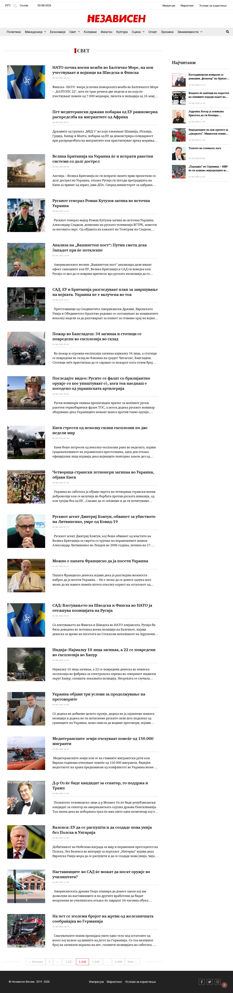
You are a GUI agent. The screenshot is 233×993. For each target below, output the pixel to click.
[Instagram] (218, 982)
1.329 (96, 962)
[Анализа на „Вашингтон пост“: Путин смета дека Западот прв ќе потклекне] (26, 259)
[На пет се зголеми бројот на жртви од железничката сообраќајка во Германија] (26, 931)
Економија (57, 32)
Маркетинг (187, 5)
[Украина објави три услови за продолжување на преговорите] (26, 709)
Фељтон (106, 32)
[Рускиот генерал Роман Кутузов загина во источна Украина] (26, 215)
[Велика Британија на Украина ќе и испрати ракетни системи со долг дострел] (26, 171)
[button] (44, 32)
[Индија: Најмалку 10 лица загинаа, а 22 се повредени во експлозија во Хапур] (26, 664)
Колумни (90, 32)
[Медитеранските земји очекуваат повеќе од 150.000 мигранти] (26, 753)
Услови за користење (213, 5)
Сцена (136, 32)
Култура (122, 32)
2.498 (118, 962)
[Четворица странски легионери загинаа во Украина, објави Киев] (26, 487)
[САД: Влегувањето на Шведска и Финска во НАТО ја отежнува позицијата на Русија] (26, 620)
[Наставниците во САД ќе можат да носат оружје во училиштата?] (26, 886)
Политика (14, 32)
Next (132, 962)
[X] (210, 982)
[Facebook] (202, 982)
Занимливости (188, 32)
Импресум (168, 5)
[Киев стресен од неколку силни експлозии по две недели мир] (26, 442)
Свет (72, 32)
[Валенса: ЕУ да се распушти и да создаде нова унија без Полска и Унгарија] (26, 842)
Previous (36, 962)
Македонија (33, 32)
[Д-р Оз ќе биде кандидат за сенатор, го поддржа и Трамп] (26, 797)
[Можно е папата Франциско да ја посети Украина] (26, 575)
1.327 (69, 962)
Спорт (152, 32)
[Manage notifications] (224, 985)
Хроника (167, 32)
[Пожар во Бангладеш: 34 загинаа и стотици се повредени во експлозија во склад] (26, 348)
